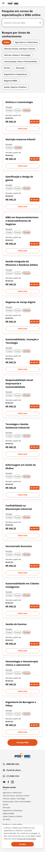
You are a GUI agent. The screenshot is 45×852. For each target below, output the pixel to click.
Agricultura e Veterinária (26, 42)
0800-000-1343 (12, 764)
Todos (6, 42)
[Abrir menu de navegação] (3, 3)
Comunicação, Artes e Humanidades (20, 61)
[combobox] (21, 23)
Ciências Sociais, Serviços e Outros (19, 48)
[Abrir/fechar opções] (40, 23)
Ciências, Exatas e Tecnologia (17, 55)
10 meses (26, 110)
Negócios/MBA (10, 80)
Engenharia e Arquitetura (15, 74)
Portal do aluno (13, 770)
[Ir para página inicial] (13, 3)
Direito (7, 68)
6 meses (17, 110)
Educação (20, 68)
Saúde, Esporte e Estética (15, 87)
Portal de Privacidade (26, 838)
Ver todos (6, 819)
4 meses (9, 110)
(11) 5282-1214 (12, 776)
